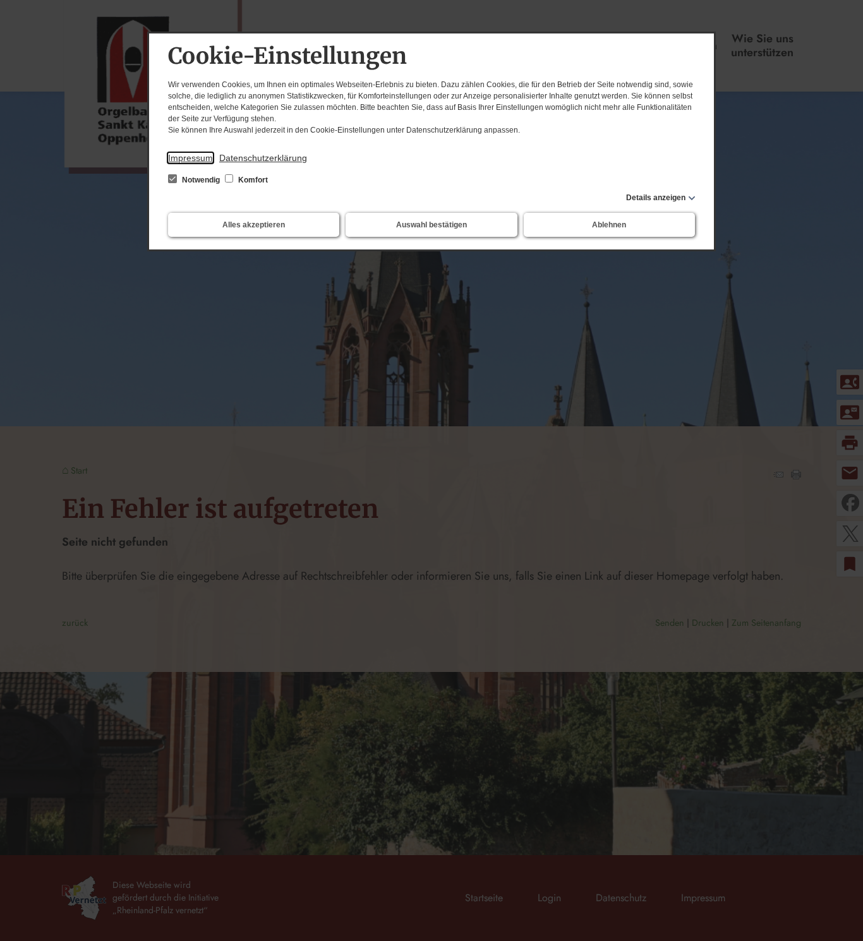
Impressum (190, 158)
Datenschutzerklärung (263, 158)
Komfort (252, 180)
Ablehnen (609, 224)
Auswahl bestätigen (431, 224)
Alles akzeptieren (253, 224)
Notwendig (201, 180)
